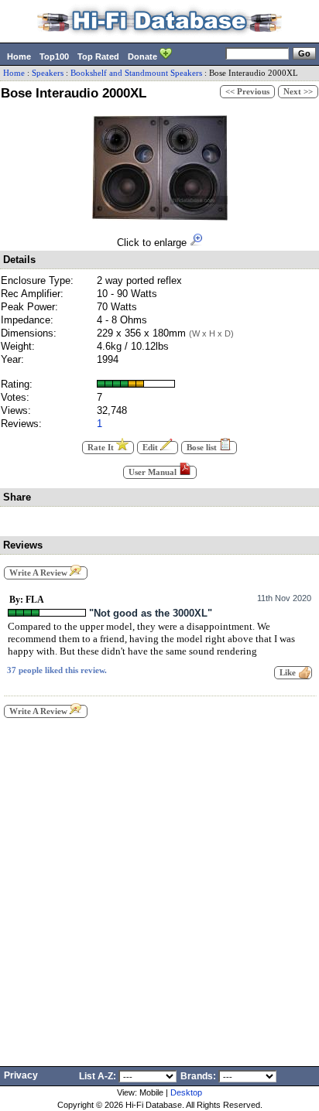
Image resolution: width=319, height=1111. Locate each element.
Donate (144, 56)
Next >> (298, 91)
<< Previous (247, 91)
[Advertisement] (159, 887)
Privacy (21, 1075)
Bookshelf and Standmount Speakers (136, 73)
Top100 (54, 56)
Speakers (47, 73)
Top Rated (98, 56)
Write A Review (39, 573)
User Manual (154, 472)
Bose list (203, 447)
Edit (151, 447)
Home (19, 56)
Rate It (101, 447)
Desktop (186, 1092)
